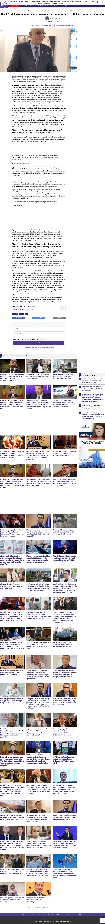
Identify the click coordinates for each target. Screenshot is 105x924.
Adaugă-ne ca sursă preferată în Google (43, 25)
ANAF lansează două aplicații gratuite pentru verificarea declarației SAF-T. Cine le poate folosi (64, 760)
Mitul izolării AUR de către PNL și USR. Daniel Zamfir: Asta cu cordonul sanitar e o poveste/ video (38, 645)
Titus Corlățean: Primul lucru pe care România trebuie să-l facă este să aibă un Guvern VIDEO (64, 558)
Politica (29, 10)
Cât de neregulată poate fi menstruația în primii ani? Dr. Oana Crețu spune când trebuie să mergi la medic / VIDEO (38, 615)
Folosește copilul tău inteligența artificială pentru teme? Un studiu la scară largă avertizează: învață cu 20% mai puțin (38, 482)
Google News (29, 309)
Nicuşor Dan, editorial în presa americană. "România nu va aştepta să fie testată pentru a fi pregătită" (37, 533)
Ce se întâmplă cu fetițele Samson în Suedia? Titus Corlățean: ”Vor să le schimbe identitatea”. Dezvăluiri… (46, 6)
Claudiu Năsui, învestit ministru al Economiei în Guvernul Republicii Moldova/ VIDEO (64, 453)
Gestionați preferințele (53, 914)
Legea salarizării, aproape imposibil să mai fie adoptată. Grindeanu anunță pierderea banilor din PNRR (37, 818)
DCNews (4, 4)
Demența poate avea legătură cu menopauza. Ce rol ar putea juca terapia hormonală (11, 701)
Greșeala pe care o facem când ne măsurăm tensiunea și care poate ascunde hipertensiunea (12, 817)
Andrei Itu (57, 18)
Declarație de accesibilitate (74, 914)
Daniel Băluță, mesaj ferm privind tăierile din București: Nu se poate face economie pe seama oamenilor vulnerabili (12, 377)
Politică (21, 1)
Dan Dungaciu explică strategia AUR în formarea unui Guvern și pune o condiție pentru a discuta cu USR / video (64, 482)
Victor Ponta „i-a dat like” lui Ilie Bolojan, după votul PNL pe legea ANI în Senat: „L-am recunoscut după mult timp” (64, 702)
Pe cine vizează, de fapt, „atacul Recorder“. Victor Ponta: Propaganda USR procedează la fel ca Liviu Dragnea (11, 533)
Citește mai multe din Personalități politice (39, 908)
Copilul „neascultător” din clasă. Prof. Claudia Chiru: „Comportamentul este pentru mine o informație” (38, 732)
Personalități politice (37, 10)
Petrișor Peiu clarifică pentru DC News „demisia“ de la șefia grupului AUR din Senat (12, 673)
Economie (45, 1)
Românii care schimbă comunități (71, 1)
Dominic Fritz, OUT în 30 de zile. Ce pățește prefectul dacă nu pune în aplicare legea (38, 376)
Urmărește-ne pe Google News (66, 25)
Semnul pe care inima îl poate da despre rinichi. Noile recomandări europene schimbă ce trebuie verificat (12, 454)
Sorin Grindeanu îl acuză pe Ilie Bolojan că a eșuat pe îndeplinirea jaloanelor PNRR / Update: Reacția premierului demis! (65, 674)
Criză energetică (35, 1)
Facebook (19, 317)
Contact (64, 914)
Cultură (92, 1)
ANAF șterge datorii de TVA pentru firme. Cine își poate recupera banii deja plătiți (63, 376)
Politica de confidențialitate (28, 914)
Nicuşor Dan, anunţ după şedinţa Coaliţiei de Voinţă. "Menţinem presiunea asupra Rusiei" (65, 817)
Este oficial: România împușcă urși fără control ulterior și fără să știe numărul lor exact (64, 532)
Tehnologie (46, 3)
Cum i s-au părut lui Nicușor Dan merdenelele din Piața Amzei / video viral (12, 900)
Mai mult (62, 3)
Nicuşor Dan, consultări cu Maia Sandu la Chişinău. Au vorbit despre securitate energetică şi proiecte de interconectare (38, 559)
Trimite (39, 343)
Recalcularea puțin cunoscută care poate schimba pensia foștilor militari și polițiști (63, 644)
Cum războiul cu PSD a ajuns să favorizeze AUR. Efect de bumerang (37, 900)
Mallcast (54, 3)
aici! (38, 240)
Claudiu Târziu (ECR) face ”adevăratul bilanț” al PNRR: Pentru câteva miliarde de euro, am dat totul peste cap (64, 403)
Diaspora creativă (54, 1)
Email (60, 317)
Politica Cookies (42, 914)
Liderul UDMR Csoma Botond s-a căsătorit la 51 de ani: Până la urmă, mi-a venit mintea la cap (12, 871)
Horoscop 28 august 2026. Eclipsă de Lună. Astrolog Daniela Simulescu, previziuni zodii (92, 388)
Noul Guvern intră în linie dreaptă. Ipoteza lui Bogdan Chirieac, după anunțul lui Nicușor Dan (92, 380)
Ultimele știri (13, 1)
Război (27, 1)
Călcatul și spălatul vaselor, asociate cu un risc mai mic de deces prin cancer (11, 586)
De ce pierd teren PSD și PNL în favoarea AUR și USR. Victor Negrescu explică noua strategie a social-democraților (64, 844)
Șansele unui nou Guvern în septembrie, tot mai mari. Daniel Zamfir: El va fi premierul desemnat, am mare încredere (38, 760)
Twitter (40, 317)
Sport (40, 3)
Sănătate (85, 1)
